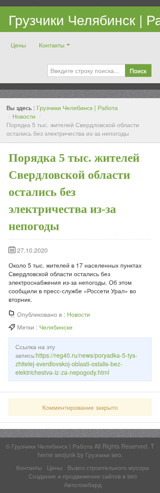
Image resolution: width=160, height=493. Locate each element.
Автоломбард (83, 484)
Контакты (51, 45)
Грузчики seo (103, 454)
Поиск (138, 70)
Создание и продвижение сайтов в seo (83, 476)
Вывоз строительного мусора (108, 467)
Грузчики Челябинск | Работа (77, 107)
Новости (23, 116)
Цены (18, 45)
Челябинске (56, 327)
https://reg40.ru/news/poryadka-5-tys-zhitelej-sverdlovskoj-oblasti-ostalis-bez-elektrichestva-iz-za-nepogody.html (76, 363)
